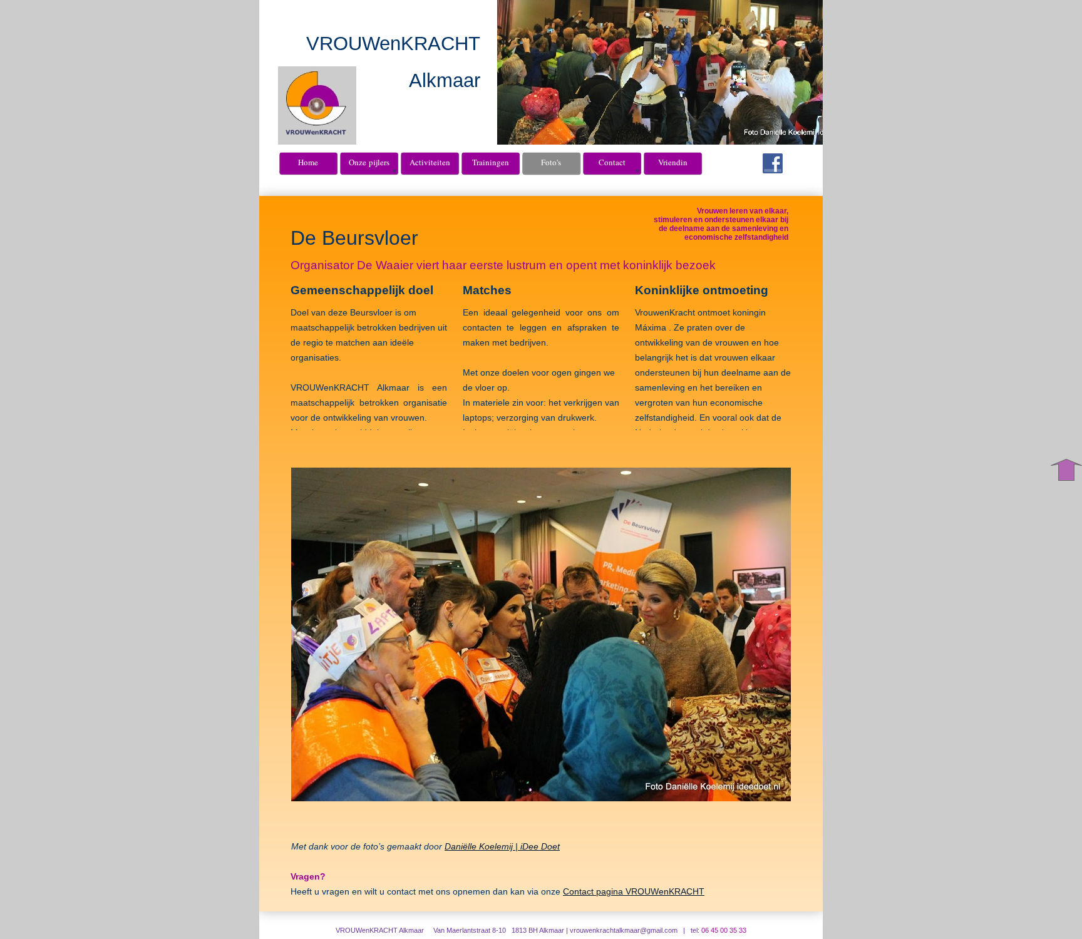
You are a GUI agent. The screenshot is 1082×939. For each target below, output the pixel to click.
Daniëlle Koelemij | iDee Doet (502, 846)
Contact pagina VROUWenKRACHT (633, 891)
